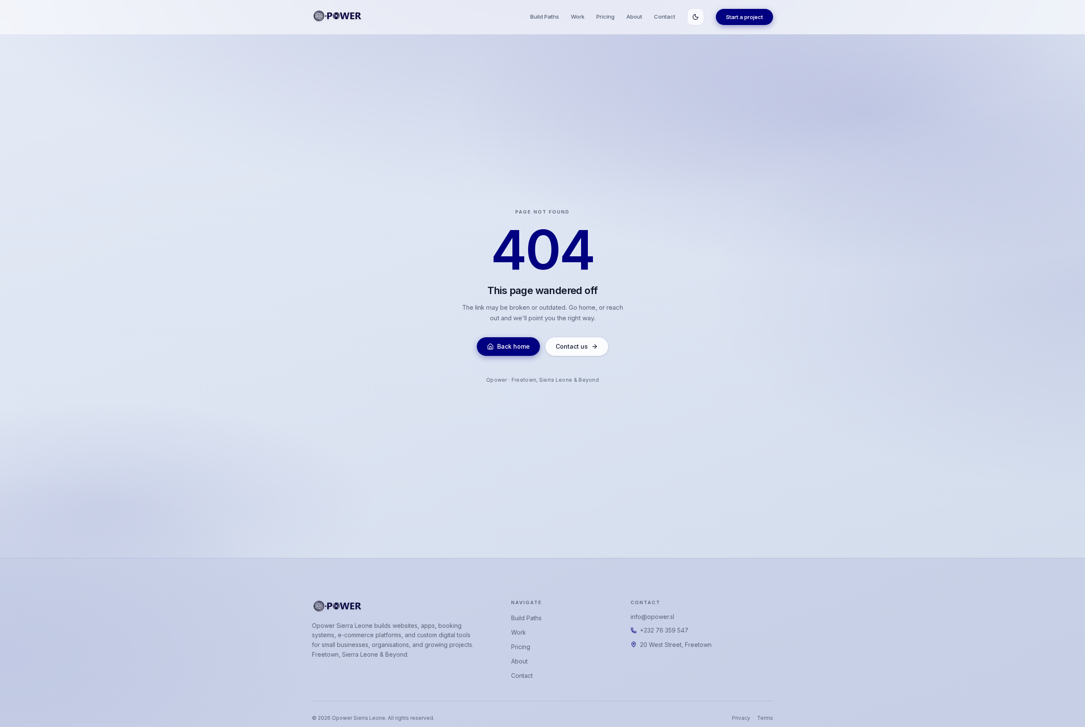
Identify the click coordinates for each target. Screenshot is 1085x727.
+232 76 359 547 (664, 630)
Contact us (572, 346)
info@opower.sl (652, 616)
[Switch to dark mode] (695, 16)
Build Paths (544, 16)
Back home (513, 346)
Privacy (741, 718)
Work (577, 16)
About (634, 16)
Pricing (605, 16)
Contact (664, 16)
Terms (765, 718)
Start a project (744, 17)
